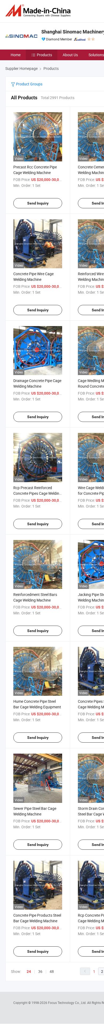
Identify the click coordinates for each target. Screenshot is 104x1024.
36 (40, 971)
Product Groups (28, 83)
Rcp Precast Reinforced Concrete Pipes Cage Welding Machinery (37, 493)
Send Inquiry (38, 203)
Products (44, 54)
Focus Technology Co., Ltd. (67, 1002)
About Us (70, 54)
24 (29, 971)
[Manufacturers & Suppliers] (39, 10)
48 (52, 971)
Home (16, 54)
